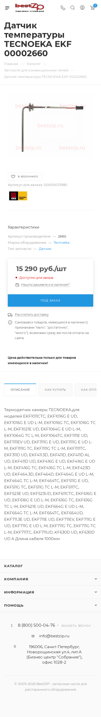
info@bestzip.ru (54, 635)
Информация (19, 592)
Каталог (13, 566)
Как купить (55, 390)
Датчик (45, 249)
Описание (20, 390)
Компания (16, 579)
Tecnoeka (62, 242)
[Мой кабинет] (82, 8)
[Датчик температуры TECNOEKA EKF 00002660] (50, 126)
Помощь (14, 605)
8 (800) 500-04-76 (36, 625)
